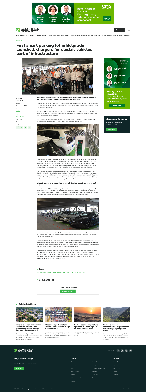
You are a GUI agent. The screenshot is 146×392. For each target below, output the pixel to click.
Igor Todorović (20, 116)
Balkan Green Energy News (25, 389)
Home (17, 35)
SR (111, 30)
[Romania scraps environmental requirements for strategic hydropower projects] (116, 314)
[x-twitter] (122, 350)
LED (72, 272)
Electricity (33, 35)
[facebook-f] (118, 350)
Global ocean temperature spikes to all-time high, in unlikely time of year (86, 327)
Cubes (52, 389)
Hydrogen (84, 35)
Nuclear (90, 35)
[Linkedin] (25, 127)
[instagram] (126, 350)
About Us (116, 371)
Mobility (19, 41)
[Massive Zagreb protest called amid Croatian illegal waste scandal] (58, 314)
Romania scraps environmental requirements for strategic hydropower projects (116, 327)
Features (120, 35)
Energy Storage (75, 35)
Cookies (130, 389)
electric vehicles (57, 272)
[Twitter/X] (21, 127)
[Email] (29, 127)
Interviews (127, 35)
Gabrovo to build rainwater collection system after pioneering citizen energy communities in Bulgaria (28, 327)
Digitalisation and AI (110, 35)
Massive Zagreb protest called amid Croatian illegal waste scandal (58, 327)
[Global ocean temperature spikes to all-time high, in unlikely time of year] (87, 314)
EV (64, 272)
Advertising (116, 368)
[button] (103, 30)
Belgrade (39, 272)
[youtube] (130, 350)
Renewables (23, 35)
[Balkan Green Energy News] (27, 30)
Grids (50, 35)
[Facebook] (18, 127)
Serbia (18, 111)
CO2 (49, 272)
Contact (115, 365)
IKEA (68, 272)
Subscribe (119, 30)
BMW (45, 272)
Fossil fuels (97, 35)
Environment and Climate (60, 35)
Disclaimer (116, 374)
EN (108, 30)
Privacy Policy (121, 389)
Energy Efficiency (42, 35)
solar (84, 272)
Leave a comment (67, 291)
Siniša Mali (78, 272)
